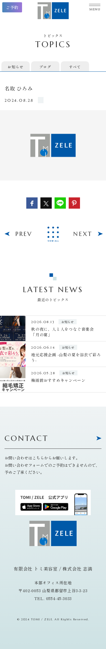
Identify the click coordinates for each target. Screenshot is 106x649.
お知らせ (15, 66)
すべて (75, 66)
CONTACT (26, 439)
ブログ (45, 66)
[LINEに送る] (60, 203)
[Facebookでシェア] (32, 203)
